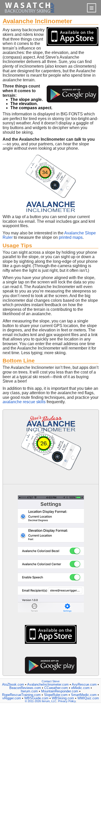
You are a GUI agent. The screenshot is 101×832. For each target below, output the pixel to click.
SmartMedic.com (84, 695)
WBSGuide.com (36, 698)
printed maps (71, 237)
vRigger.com (11, 698)
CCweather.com (56, 688)
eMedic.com (80, 688)
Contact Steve (51, 681)
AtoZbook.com (13, 684)
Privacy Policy (67, 701)
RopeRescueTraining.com (21, 695)
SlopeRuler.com (56, 695)
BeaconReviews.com (25, 688)
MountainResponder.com (59, 691)
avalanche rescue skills (24, 402)
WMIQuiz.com (88, 698)
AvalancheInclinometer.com (48, 684)
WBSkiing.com (63, 698)
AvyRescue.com (84, 684)
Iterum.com (29, 691)
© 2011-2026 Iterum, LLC (40, 701)
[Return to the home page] (29, 14)
